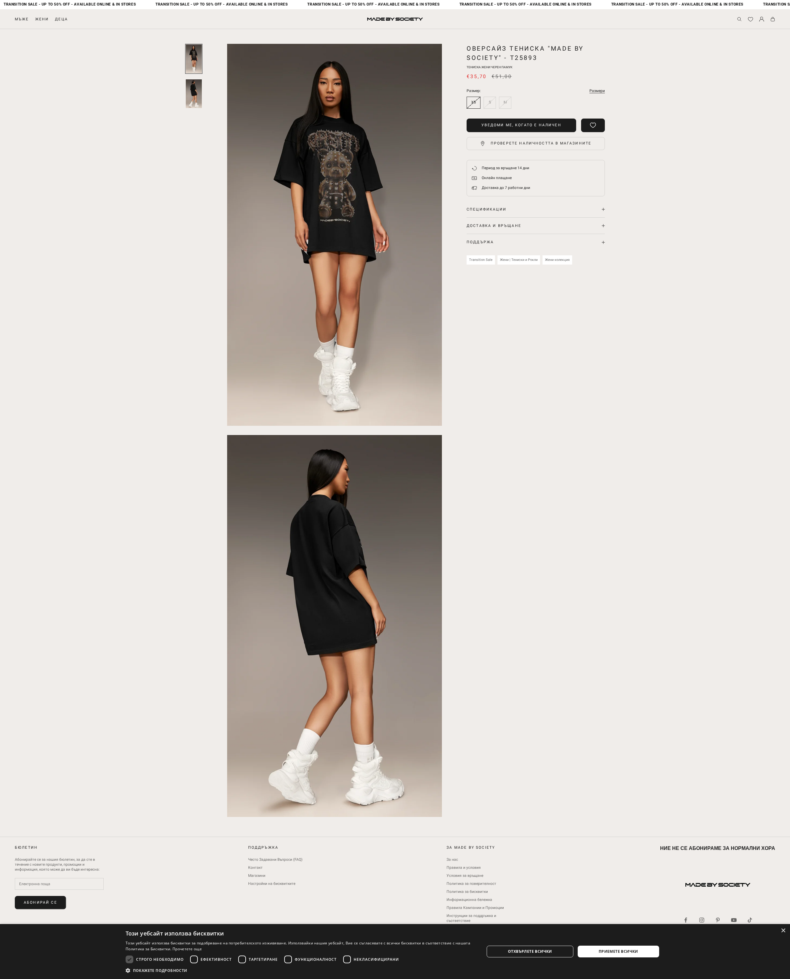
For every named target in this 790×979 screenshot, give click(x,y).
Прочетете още (187, 949)
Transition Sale (481, 260)
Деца (61, 19)
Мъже (22, 19)
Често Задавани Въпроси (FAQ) (275, 859)
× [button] (783, 930)
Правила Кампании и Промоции (475, 908)
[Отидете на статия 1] (193, 59)
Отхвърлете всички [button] (530, 951)
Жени (42, 19)
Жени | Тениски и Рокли (519, 260)
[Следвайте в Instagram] (702, 920)
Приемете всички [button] (618, 951)
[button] (300, 970)
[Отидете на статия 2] (193, 94)
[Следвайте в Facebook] (686, 920)
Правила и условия (464, 867)
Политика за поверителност (471, 883)
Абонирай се (40, 902)
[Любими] (750, 19)
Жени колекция (557, 260)
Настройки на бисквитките (271, 883)
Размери (597, 91)
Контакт (255, 867)
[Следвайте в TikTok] (750, 920)
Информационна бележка (469, 899)
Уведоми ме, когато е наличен (521, 125)
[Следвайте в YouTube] (734, 920)
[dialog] (395, 951)
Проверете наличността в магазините (541, 143)
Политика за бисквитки (467, 891)
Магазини (256, 875)
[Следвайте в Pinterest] (718, 920)
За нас (452, 859)
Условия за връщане (465, 875)
